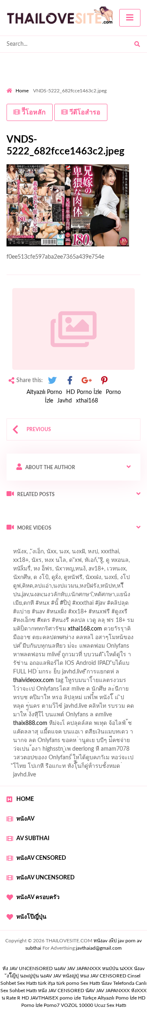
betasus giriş (89, 717)
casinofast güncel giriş (34, 554)
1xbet (60, 717)
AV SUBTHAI (32, 838)
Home (22, 90)
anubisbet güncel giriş (68, 571)
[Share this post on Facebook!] (69, 380)
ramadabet (24, 657)
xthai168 (87, 401)
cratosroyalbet (103, 725)
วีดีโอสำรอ (84, 112)
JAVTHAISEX (44, 997)
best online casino (29, 708)
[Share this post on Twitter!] (52, 380)
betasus (121, 717)
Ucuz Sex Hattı (110, 1005)
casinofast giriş (56, 734)
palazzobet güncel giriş (69, 562)
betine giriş (20, 596)
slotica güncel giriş (91, 554)
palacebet (35, 605)
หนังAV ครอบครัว (38, 897)
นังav (106, 983)
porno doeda (65, 545)
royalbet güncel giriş (108, 545)
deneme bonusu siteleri (76, 674)
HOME (25, 799)
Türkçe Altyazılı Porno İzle (109, 997)
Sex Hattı (90, 983)
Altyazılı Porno (44, 392)
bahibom (124, 588)
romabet (92, 734)
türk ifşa (46, 983)
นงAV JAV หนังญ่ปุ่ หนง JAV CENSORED (83, 975)
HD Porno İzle (84, 392)
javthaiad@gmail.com (99, 948)
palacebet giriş (111, 614)
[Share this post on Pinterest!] (104, 380)
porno (14, 545)
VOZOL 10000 (77, 1005)
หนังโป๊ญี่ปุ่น (31, 917)
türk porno (67, 983)
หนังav (25, 819)
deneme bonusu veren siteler (81, 657)
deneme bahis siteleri (108, 665)
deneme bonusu (84, 682)
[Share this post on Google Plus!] (87, 380)
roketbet (120, 734)
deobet (53, 622)
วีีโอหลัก (33, 112)
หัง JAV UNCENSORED (27, 968)
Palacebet (62, 588)
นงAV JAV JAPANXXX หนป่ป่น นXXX (93, 968)
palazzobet (82, 622)
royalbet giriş (22, 622)
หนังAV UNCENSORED (45, 878)
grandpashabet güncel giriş (40, 579)
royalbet (37, 631)
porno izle (35, 545)
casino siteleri (23, 674)
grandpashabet (119, 571)
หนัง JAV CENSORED (61, 990)
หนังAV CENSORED (41, 858)
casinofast (93, 588)
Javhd (64, 401)
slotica (44, 639)
